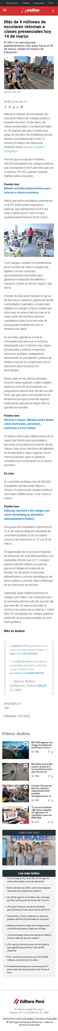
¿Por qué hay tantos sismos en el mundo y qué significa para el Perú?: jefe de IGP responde (28, 947)
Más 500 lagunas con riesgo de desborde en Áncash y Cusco (42, 745)
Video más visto (29, 832)
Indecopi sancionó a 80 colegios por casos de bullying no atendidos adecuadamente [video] (27, 514)
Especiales (39, 3)
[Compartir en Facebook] (49, 751)
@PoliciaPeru (24, 661)
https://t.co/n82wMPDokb (24, 653)
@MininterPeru (21, 645)
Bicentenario (12, 3)
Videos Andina (16, 733)
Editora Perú (9, 1019)
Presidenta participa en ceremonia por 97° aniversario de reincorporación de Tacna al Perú (28, 969)
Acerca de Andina (25, 1019)
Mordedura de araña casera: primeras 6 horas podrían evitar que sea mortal (41, 768)
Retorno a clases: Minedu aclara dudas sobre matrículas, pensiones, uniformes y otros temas (29, 424)
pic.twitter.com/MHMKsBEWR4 (27, 673)
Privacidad (51, 1019)
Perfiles (26, 3)
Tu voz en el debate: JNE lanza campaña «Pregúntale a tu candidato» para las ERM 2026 (41, 812)
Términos (40, 1019)
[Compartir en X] (52, 751)
